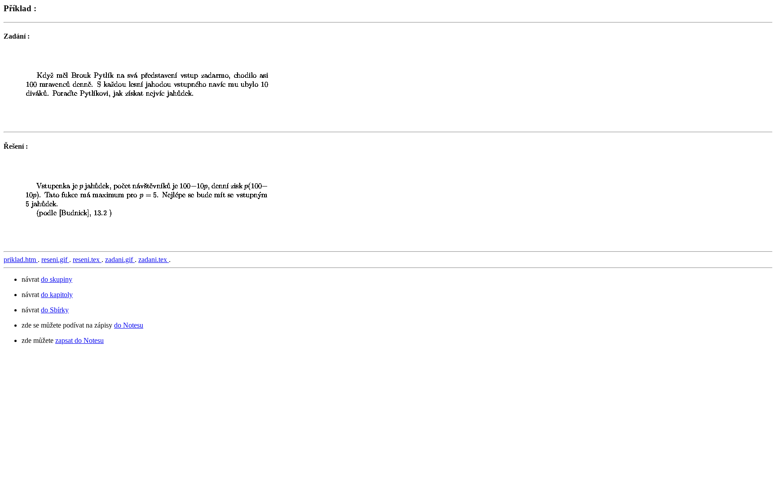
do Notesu (128, 325)
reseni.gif (55, 259)
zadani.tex (153, 259)
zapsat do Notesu (79, 340)
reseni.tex (87, 259)
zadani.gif (120, 259)
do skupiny (56, 279)
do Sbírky (55, 310)
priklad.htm (21, 259)
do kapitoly (57, 294)
